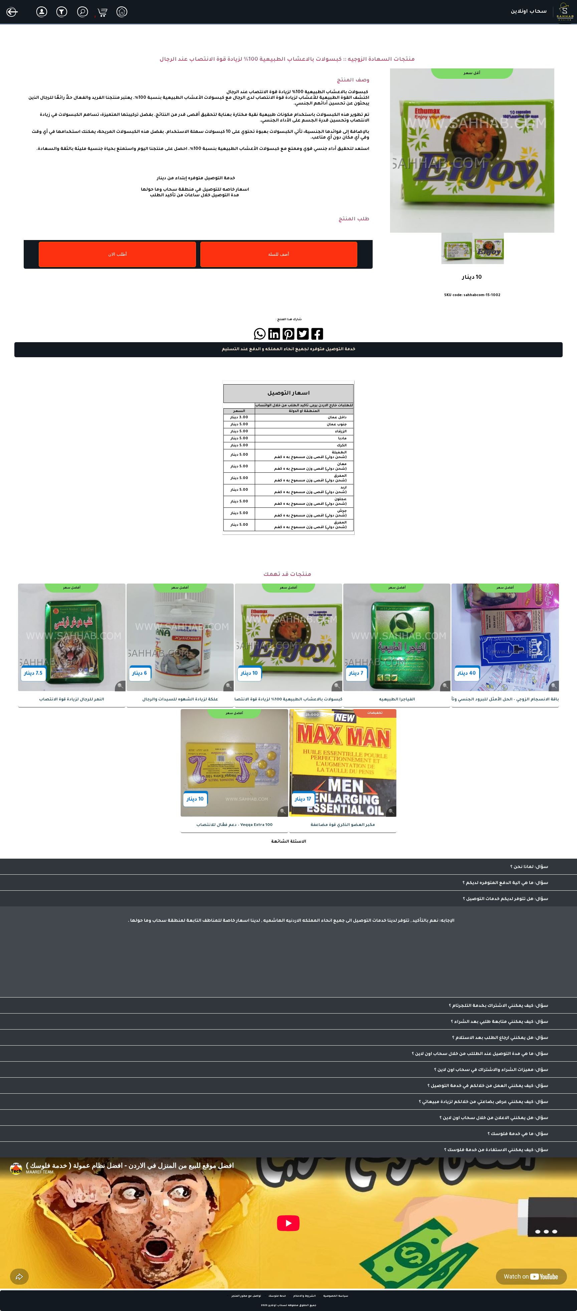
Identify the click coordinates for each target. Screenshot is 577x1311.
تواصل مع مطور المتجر (246, 1296)
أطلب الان (117, 254)
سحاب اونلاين (529, 12)
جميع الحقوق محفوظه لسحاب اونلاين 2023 (288, 1305)
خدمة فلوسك (277, 1296)
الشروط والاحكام (304, 1296)
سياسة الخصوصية (335, 1296)
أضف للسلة (278, 254)
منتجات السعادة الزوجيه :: (379, 60)
